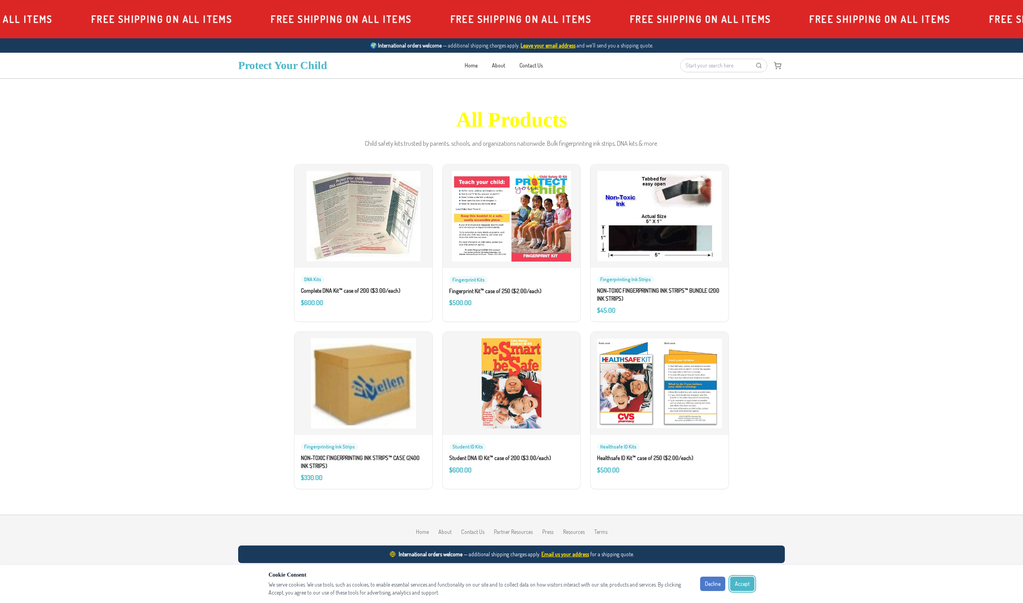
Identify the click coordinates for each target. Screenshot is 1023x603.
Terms (600, 531)
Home (471, 65)
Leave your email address (548, 45)
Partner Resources (513, 531)
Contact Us (531, 65)
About (498, 65)
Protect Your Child (282, 65)
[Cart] (777, 65)
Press (547, 531)
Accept (742, 583)
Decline (712, 583)
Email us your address (565, 554)
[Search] (759, 65)
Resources (574, 531)
